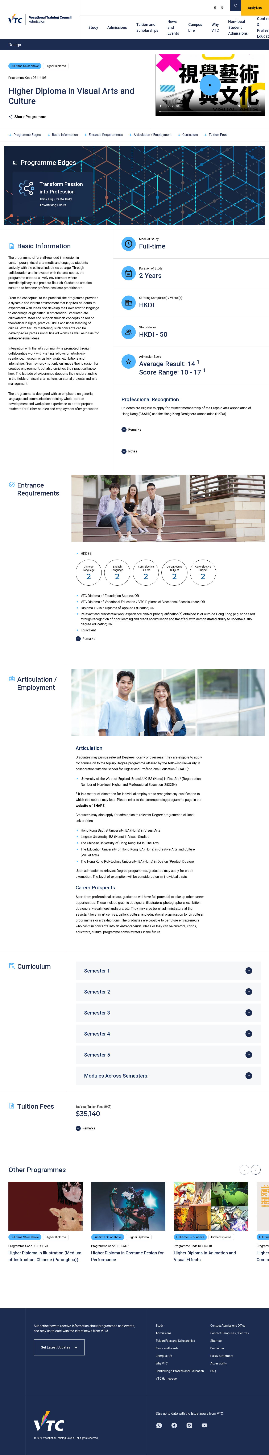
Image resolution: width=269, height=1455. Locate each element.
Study (93, 27)
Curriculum (190, 135)
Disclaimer (217, 1348)
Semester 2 (97, 992)
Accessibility (218, 1363)
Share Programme (30, 116)
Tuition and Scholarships (147, 27)
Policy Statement (221, 1356)
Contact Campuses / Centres (229, 1333)
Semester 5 (97, 1055)
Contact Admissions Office (227, 1325)
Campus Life (195, 27)
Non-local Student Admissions (238, 27)
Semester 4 (97, 1034)
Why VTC (215, 27)
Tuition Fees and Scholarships (175, 1340)
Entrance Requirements (106, 135)
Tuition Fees (218, 135)
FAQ (213, 1371)
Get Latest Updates (55, 1347)
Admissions (117, 27)
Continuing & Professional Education (180, 1371)
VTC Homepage (166, 1378)
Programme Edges (27, 135)
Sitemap (216, 1340)
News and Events (173, 27)
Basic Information (65, 135)
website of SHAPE (90, 806)
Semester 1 (97, 971)
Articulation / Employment (152, 135)
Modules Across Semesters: (116, 1076)
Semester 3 (97, 1013)
